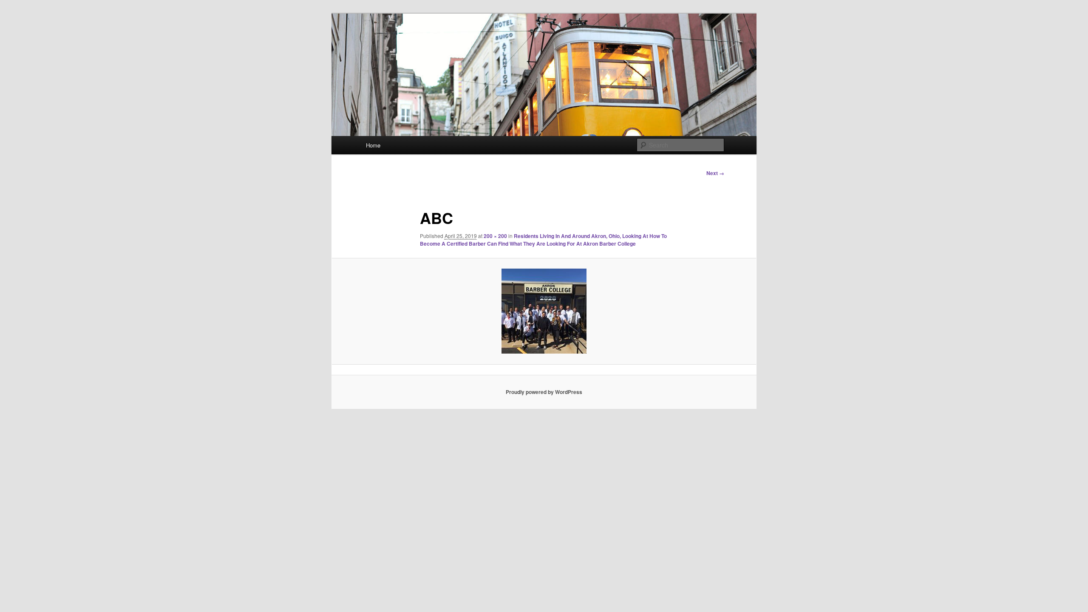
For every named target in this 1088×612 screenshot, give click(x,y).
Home (373, 145)
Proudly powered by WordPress (544, 392)
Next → (715, 173)
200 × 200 (495, 236)
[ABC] (544, 311)
